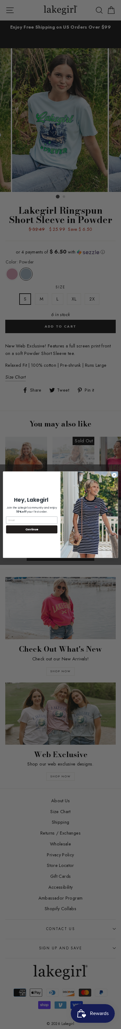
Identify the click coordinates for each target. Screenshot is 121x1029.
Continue (31, 529)
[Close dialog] (114, 475)
